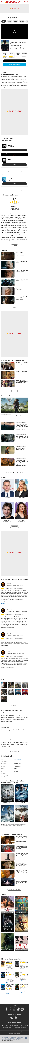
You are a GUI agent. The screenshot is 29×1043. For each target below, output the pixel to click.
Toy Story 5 (8, 972)
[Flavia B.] (3, 634)
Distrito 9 (22, 823)
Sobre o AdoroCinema (5, 1031)
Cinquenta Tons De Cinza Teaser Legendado (7, 931)
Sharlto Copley (13, 50)
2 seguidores (9, 635)
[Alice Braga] (21, 510)
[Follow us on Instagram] (14, 1009)
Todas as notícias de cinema (14, 889)
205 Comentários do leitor (14, 675)
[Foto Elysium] (4, 685)
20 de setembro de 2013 (15, 41)
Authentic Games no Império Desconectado (10, 985)
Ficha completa (14, 526)
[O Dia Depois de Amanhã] (7, 813)
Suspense (12, 43)
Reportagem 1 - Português (22, 362)
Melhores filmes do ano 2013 (11, 824)
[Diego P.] (3, 584)
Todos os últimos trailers (14, 954)
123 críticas (15, 653)
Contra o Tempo (7, 802)
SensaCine (21, 1025)
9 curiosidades (17, 764)
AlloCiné (3, 1025)
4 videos (14, 391)
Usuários (11, 53)
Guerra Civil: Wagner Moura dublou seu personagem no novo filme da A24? (21, 450)
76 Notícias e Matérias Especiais (14, 472)
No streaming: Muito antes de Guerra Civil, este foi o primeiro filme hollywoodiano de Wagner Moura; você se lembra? (22, 463)
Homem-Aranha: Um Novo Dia (9, 962)
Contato (12, 1031)
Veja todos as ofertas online (14, 190)
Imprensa (4, 53)
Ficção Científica (22, 42)
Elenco (3, 477)
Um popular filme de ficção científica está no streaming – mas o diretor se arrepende (14, 416)
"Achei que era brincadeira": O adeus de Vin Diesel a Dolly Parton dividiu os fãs (22, 871)
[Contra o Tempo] (7, 793)
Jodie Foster (23, 48)
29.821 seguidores (10, 611)
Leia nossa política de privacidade (11, 1040)
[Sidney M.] (3, 610)
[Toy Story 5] (3, 975)
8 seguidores (9, 585)
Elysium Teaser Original (21, 287)
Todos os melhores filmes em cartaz (14, 997)
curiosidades (14, 751)
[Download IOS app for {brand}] (12, 1017)
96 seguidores (9, 653)
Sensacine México (19, 1027)
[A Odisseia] (17, 964)
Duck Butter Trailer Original (21, 949)
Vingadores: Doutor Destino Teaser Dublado (7, 949)
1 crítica (14, 585)
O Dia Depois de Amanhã (7, 823)
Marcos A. (9, 651)
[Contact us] (22, 1009)
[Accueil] (13, 2)
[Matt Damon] (7, 488)
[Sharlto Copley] (7, 510)
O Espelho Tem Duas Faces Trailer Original (7, 912)
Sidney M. (9, 610)
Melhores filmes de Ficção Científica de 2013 (13, 825)
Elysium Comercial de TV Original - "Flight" (21, 297)
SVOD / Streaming (6, 140)
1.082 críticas (17, 611)
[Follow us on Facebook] (7, 1009)
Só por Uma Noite (24, 984)
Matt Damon (16, 48)
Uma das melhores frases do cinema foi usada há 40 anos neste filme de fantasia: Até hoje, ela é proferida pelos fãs (22, 881)
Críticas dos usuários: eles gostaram (14, 579)
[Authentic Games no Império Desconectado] (3, 987)
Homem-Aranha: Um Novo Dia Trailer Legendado (21, 931)
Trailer (7, 971)
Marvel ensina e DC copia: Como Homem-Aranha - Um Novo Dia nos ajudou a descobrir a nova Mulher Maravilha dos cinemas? (22, 839)
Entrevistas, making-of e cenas (12, 360)
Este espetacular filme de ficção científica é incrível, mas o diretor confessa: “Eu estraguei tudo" (22, 438)
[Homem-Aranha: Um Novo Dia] (3, 964)
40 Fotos (14, 705)
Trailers (4, 250)
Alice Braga (21, 520)
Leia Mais (3, 603)
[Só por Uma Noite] (17, 987)
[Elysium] (5, 45)
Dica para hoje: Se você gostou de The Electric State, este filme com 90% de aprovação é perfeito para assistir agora (22, 427)
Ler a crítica (14, 245)
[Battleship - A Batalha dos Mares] (21, 793)
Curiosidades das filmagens (11, 710)
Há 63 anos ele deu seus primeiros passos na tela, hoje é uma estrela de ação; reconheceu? (22, 847)
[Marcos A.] (3, 652)
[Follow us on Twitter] (10, 1009)
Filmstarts (12, 1025)
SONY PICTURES (17, 759)
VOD (2, 174)
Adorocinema (18, 53)
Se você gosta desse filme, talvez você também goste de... (13, 782)
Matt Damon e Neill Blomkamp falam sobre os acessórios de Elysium (22, 381)
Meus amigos (24, 53)
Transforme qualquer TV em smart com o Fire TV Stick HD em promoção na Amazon (22, 855)
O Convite (22, 972)
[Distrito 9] (21, 813)
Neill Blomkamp (18, 45)
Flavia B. (9, 633)
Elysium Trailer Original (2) (22, 270)
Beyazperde (5, 1027)
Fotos (3, 680)
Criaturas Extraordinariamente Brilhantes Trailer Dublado (21, 912)
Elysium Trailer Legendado (19, 253)
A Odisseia (22, 961)
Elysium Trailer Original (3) (22, 279)
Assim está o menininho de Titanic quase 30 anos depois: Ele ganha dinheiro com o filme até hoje (22, 864)
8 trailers (14, 307)
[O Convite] (17, 975)
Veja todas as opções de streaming (15, 171)
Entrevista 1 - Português (21, 371)
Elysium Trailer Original (21, 261)
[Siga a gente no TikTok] (18, 1009)
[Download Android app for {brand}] (17, 1017)
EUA (15, 758)
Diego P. (9, 583)
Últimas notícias (7, 396)
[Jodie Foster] (21, 488)
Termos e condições (19, 1031)
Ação (16, 42)
